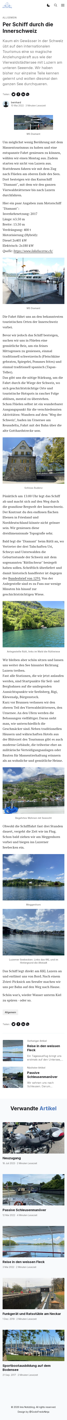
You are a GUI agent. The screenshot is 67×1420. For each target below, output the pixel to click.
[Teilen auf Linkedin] (23, 94)
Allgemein (10, 17)
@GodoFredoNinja (39, 1411)
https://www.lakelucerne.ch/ (33, 251)
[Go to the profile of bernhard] (6, 104)
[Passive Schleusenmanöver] (13, 1077)
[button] (48, 5)
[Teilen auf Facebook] (18, 94)
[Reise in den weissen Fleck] (13, 1050)
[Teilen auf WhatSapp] (28, 94)
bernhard (16, 102)
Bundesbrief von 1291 (24, 578)
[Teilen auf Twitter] (13, 94)
